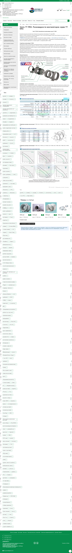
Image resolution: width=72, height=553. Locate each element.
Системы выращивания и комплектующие (9, 59)
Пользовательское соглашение (34, 532)
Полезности (6, 82)
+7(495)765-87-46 (7, 4)
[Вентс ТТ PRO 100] (25, 207)
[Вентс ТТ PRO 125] (38, 207)
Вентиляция (6, 46)
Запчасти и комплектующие (9, 56)
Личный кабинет (40, 20)
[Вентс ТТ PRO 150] (51, 207)
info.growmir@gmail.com (9, 3)
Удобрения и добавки (8, 73)
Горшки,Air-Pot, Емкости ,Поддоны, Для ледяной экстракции (9, 70)
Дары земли (6, 84)
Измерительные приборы (9, 76)
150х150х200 (60, 37)
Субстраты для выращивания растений (10, 66)
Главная (5, 20)
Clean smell (65, 39)
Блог (23, 24)
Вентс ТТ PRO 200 (62, 217)
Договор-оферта (58, 532)
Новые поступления (8, 27)
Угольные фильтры (8, 48)
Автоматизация (7, 53)
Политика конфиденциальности (47, 532)
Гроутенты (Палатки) (8, 35)
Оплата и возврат (17, 20)
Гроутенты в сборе (8, 37)
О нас (34, 20)
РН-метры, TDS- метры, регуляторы (9, 79)
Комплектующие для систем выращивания (10, 63)
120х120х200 (54, 37)
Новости (30, 20)
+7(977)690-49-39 (7, 6)
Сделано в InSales (65, 543)
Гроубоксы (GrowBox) (8, 32)
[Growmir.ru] (36, 10)
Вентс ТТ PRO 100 (24, 217)
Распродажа (6, 30)
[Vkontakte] (35, 543)
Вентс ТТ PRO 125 (36, 217)
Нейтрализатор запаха (8, 51)
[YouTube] (37, 543)
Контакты (10, 20)
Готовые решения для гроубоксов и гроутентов (9, 40)
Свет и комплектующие (9, 43)
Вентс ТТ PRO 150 (49, 217)
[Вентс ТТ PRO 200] (63, 207)
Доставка (24, 20)
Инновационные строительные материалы (10, 88)
